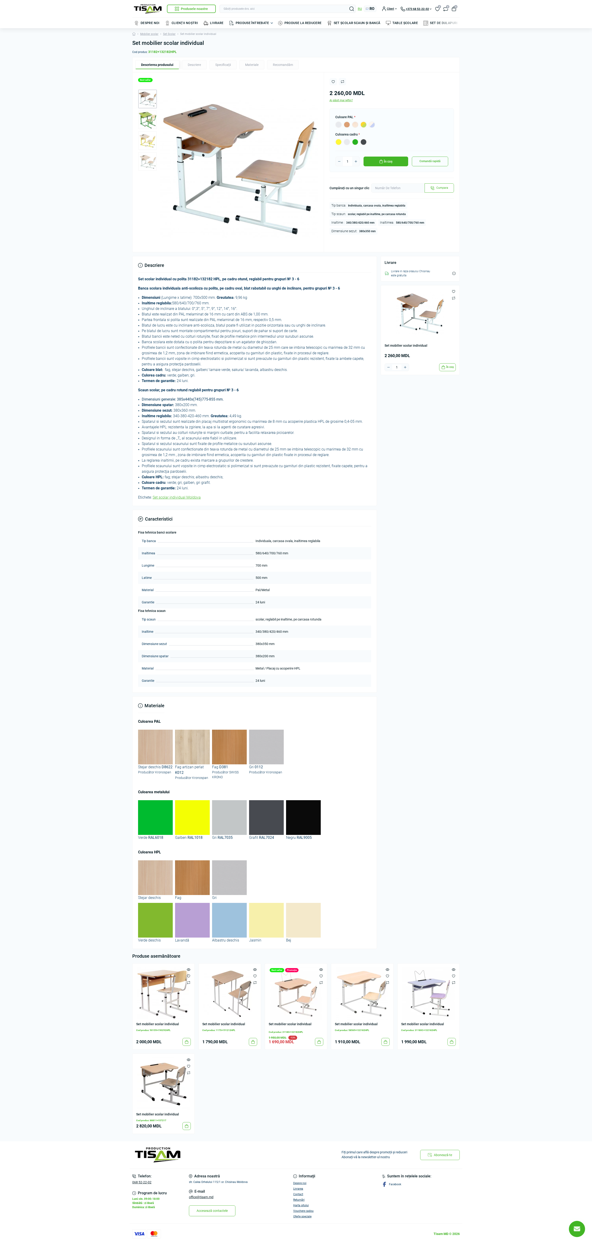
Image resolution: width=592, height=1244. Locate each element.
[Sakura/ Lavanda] (372, 124)
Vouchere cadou (303, 1211)
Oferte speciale (302, 1216)
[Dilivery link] (454, 273)
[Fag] (347, 124)
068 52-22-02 (141, 1182)
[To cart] (186, 1042)
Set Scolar (169, 34)
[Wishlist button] (333, 81)
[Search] (351, 8)
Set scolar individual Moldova (177, 497)
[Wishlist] (188, 976)
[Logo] (147, 9)
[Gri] (338, 124)
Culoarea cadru (347, 134)
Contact (298, 1194)
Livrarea (298, 1188)
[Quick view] (188, 969)
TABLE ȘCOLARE (405, 23)
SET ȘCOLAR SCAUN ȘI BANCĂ (357, 23)
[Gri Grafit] (363, 142)
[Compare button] (342, 81)
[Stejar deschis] (355, 124)
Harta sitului (301, 1205)
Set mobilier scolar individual (157, 1024)
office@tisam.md (201, 1197)
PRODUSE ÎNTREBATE (252, 23)
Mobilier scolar (149, 34)
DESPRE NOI (150, 23)
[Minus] (339, 161)
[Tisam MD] (212, 1155)
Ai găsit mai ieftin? (341, 100)
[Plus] (356, 161)
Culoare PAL (345, 117)
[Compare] (188, 982)
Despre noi (299, 1183)
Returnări (299, 1199)
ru (360, 9)
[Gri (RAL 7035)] (347, 142)
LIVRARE (217, 23)
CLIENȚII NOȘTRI (185, 23)
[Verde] (355, 142)
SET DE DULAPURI (443, 23)
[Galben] (338, 142)
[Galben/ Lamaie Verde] (363, 124)
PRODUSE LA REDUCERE (303, 23)
